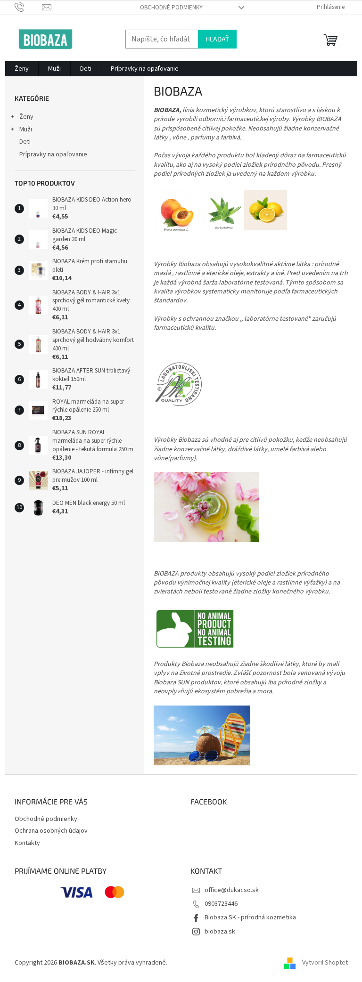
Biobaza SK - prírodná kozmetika (250, 917)
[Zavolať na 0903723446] (28, 7)
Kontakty (27, 843)
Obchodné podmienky (171, 7)
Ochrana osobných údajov (51, 831)
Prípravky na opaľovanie (53, 154)
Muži (25, 129)
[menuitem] (21, 68)
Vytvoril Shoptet (325, 962)
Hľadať (217, 39)
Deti (25, 141)
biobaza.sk (220, 931)
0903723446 (221, 904)
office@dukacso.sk (232, 890)
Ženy (26, 117)
